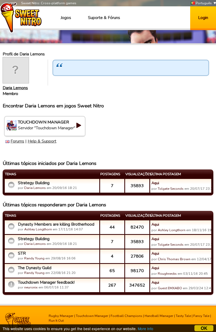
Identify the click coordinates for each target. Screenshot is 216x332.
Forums (17, 141)
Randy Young (34, 258)
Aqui (155, 183)
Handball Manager (159, 316)
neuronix (31, 287)
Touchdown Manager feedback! (46, 282)
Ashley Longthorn (38, 229)
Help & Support (42, 141)
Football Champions (126, 316)
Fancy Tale (201, 316)
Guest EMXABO (170, 288)
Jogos (66, 18)
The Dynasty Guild (34, 268)
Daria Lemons (15, 88)
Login (203, 18)
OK (204, 328)
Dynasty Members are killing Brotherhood (56, 224)
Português (203, 3)
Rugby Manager (61, 316)
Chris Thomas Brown (174, 259)
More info (145, 328)
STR (22, 253)
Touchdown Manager (92, 316)
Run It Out (56, 320)
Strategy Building (34, 183)
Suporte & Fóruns (104, 18)
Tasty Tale (183, 316)
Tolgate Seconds (171, 188)
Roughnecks (167, 273)
